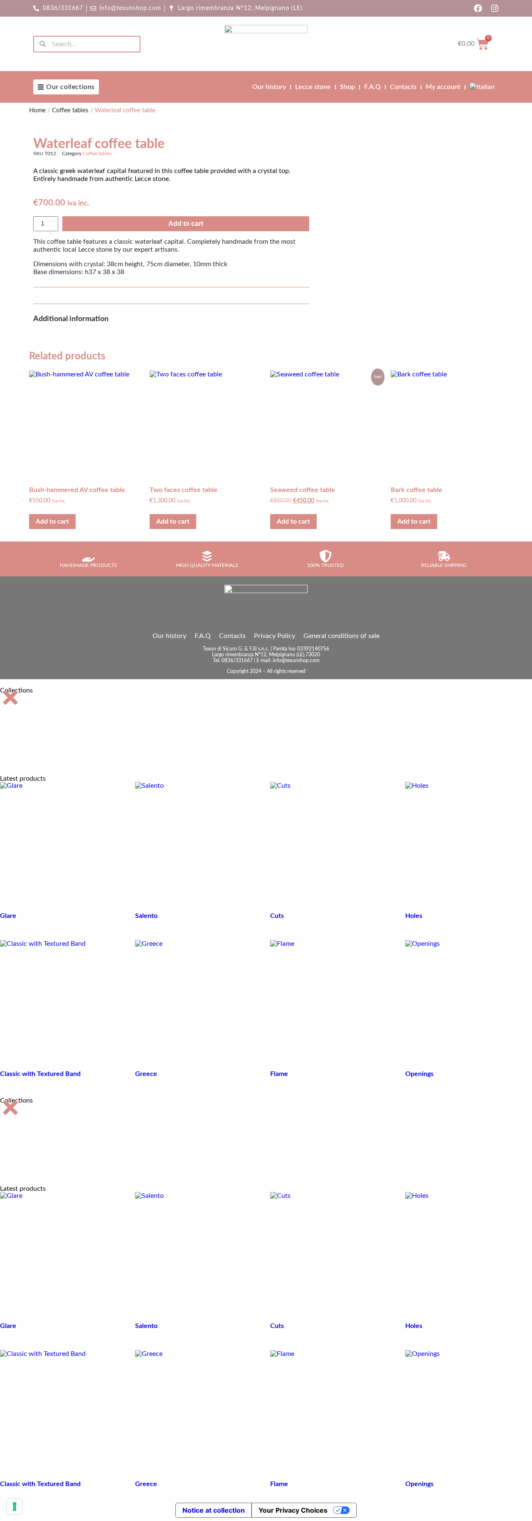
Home (37, 110)
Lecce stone (313, 87)
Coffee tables (70, 110)
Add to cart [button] (52, 521)
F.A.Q (372, 87)
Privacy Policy (274, 636)
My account (443, 87)
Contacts (403, 87)
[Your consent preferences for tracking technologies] (14, 1506)
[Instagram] (494, 8)
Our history (269, 87)
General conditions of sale (341, 636)
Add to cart (185, 223)
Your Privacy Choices (293, 1510)
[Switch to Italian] (482, 87)
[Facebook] (478, 8)
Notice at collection (213, 1510)
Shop (347, 87)
